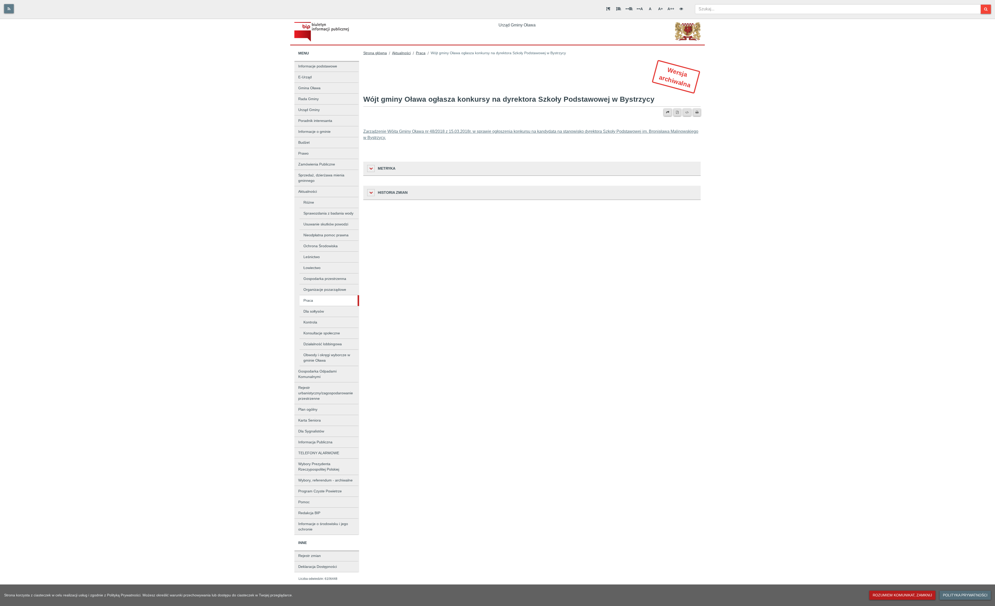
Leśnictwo (311, 257)
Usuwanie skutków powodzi (325, 224)
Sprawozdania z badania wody (328, 213)
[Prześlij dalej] (668, 112)
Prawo (303, 153)
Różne (308, 202)
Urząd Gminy (309, 110)
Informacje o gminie (314, 131)
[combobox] (837, 9)
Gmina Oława (309, 88)
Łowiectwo (312, 268)
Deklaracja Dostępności (317, 566)
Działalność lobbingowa (322, 344)
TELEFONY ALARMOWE (318, 453)
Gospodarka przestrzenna (324, 279)
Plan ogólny (307, 409)
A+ (660, 9)
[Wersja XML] (687, 112)
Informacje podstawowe (317, 66)
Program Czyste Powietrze (320, 491)
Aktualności (307, 191)
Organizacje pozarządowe (324, 289)
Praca (308, 300)
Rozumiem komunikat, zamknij (902, 595)
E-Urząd (305, 77)
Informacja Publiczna (315, 442)
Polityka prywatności (965, 595)
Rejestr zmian (309, 556)
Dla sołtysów (313, 311)
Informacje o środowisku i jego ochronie (323, 526)
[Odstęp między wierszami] (618, 8)
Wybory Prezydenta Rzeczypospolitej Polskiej (318, 466)
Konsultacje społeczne (321, 333)
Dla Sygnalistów (311, 431)
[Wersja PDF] (677, 112)
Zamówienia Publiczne (316, 164)
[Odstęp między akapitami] (608, 8)
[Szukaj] (986, 9)
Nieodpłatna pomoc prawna (326, 235)
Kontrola (310, 322)
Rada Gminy (308, 99)
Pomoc (304, 502)
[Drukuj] (697, 112)
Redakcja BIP (309, 513)
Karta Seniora (309, 420)
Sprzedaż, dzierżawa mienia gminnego (321, 178)
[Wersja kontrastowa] (681, 8)
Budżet (304, 142)
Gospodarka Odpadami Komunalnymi (317, 374)
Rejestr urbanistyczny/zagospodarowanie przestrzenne (325, 393)
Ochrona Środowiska (320, 246)
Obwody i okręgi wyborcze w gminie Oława (326, 357)
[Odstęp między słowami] (629, 8)
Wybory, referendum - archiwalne (325, 480)
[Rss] (9, 8)
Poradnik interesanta (315, 121)
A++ (670, 9)
